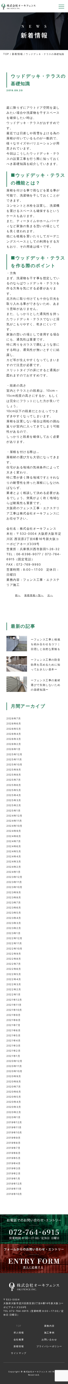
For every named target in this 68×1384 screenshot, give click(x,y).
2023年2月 (13, 928)
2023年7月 (13, 902)
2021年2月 (13, 1050)
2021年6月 (13, 1030)
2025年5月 (13, 790)
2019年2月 (13, 1173)
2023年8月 (13, 897)
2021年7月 (13, 1025)
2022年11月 (14, 943)
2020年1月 (13, 1117)
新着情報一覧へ (34, 595)
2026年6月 (13, 723)
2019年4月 (13, 1163)
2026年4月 (13, 733)
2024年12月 (14, 815)
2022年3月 (13, 984)
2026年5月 (13, 728)
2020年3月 (13, 1106)
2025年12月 (14, 754)
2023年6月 (13, 907)
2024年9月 (13, 830)
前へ (18, 595)
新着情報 (17, 53)
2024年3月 (13, 861)
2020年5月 (13, 1096)
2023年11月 (14, 881)
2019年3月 (13, 1168)
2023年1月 (13, 933)
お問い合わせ (49, 1339)
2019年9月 (13, 1137)
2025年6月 (13, 784)
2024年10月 (14, 825)
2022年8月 (13, 958)
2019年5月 (13, 1158)
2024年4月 (13, 856)
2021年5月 (13, 1035)
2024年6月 (13, 846)
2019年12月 (14, 1122)
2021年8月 (13, 1020)
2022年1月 (13, 994)
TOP (6, 53)
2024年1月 (13, 871)
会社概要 (19, 1339)
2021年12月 (14, 999)
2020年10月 (14, 1071)
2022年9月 (13, 953)
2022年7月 (13, 963)
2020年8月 (13, 1081)
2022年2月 (13, 989)
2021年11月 (14, 1004)
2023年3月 (13, 922)
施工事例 (49, 1332)
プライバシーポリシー (49, 1346)
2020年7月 (13, 1086)
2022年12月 (14, 938)
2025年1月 (13, 810)
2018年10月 (14, 1193)
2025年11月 (14, 759)
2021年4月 (13, 1040)
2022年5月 (13, 974)
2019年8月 (13, 1142)
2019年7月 (13, 1147)
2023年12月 (14, 876)
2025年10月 (14, 764)
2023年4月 (13, 917)
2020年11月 (14, 1066)
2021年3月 (13, 1045)
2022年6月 (13, 968)
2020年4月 (13, 1101)
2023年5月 (13, 912)
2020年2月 (13, 1112)
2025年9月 (13, 769)
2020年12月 (14, 1060)
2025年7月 (13, 779)
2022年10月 (14, 948)
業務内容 (49, 1325)
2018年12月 (14, 1183)
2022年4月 (13, 979)
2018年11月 (14, 1188)
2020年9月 (13, 1076)
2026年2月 (13, 743)
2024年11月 (14, 820)
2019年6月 (13, 1152)
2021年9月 (13, 1014)
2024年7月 (13, 841)
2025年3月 (13, 800)
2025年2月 (13, 805)
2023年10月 (14, 887)
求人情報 (19, 1332)
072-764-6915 (19, 1311)
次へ (50, 595)
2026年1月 (13, 749)
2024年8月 (13, 836)
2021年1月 (13, 1055)
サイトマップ (18, 1353)
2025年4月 (13, 795)
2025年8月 (13, 774)
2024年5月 (13, 851)
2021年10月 (14, 1009)
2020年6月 (13, 1091)
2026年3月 (13, 738)
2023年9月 (13, 892)
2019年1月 (13, 1178)
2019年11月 (14, 1127)
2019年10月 (14, 1132)
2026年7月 (13, 718)
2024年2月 (13, 866)
